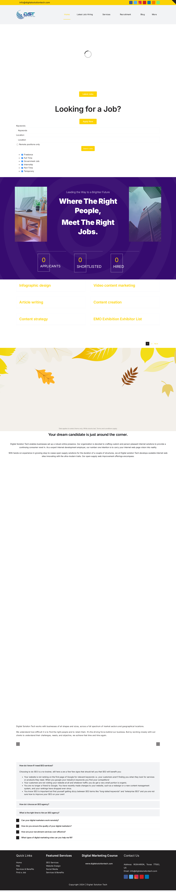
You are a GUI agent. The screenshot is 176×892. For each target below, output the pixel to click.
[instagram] (140, 2)
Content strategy (33, 319)
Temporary (28, 171)
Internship (28, 164)
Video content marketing (114, 285)
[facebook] (131, 2)
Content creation (108, 302)
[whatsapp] (158, 2)
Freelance (28, 154)
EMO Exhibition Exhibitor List (118, 319)
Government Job (31, 161)
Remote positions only (29, 144)
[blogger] (153, 2)
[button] (88, 765)
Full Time (27, 158)
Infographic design (35, 285)
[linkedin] (149, 2)
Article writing (31, 302)
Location (20, 135)
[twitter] (135, 2)
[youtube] (144, 2)
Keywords (20, 126)
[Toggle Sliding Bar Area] (174, 2)
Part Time (28, 168)
